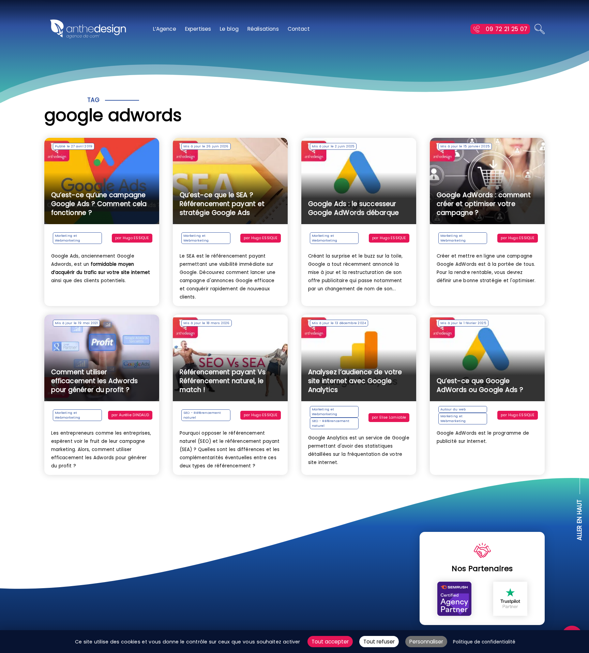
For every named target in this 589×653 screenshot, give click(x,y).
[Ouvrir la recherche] (539, 29)
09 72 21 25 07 (506, 29)
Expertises (198, 28)
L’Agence (164, 28)
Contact (299, 28)
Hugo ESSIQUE (136, 238)
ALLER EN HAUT (580, 520)
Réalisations (263, 28)
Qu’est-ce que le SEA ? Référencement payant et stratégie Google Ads (222, 203)
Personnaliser (426, 641)
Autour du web (453, 409)
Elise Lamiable (392, 417)
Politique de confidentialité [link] (484, 642)
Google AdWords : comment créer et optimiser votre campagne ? (484, 203)
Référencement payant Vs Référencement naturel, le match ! (223, 380)
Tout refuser (379, 641)
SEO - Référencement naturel (202, 415)
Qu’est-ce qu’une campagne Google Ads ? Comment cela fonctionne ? (99, 203)
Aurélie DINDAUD (134, 415)
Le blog (229, 28)
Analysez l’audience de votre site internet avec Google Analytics (355, 380)
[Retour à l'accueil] (88, 29)
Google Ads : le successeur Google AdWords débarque (353, 208)
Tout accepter (330, 641)
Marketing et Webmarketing (67, 238)
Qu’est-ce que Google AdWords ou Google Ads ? (480, 385)
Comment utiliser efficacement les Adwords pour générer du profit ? (94, 380)
